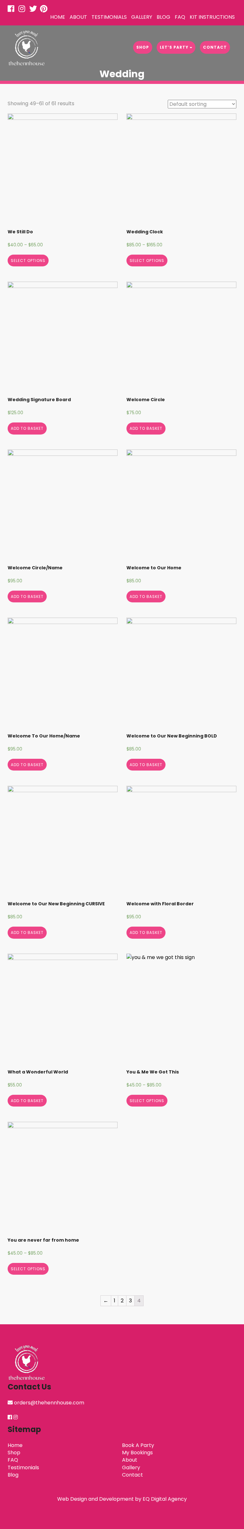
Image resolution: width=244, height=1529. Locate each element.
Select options (28, 260)
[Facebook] (12, 9)
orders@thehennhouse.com (49, 1402)
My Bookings (137, 1452)
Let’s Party (175, 47)
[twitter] (34, 9)
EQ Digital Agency (165, 1499)
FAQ (180, 17)
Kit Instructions (212, 17)
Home (57, 17)
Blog (163, 17)
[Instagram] (23, 9)
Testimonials (109, 17)
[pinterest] (45, 9)
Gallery (141, 17)
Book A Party (138, 1445)
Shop (142, 47)
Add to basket (27, 428)
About (78, 17)
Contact (215, 47)
